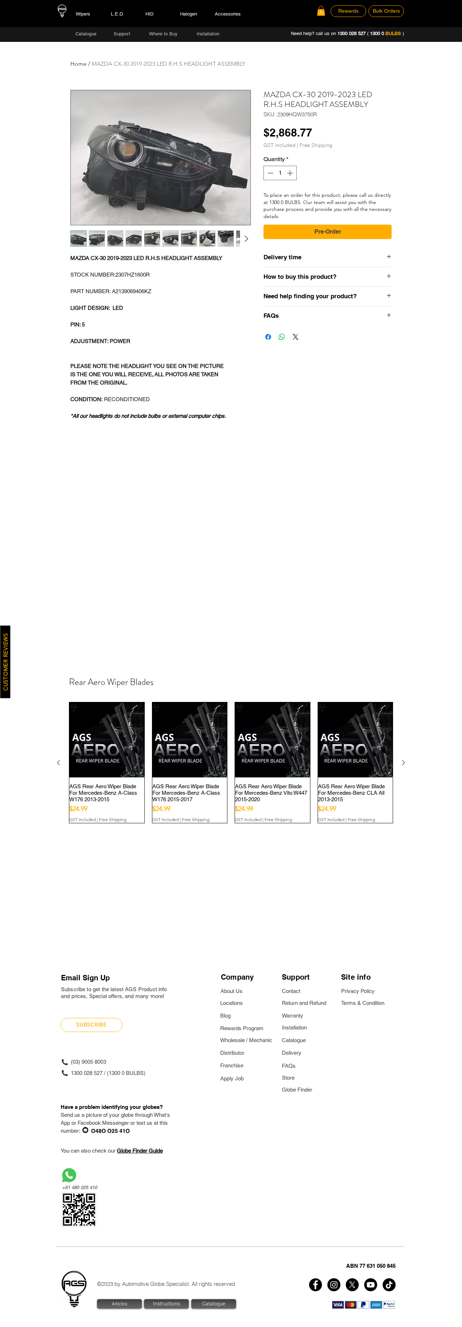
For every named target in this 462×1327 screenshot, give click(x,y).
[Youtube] (370, 1284)
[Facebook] (315, 1284)
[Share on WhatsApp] (282, 337)
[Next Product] (403, 762)
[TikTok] (389, 1284)
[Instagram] (333, 1284)
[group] (231, 762)
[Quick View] (106, 739)
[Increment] (291, 173)
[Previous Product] (58, 762)
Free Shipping (316, 145)
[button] (321, 11)
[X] (352, 1284)
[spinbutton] (280, 173)
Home (78, 63)
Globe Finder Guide (140, 1151)
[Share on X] (295, 337)
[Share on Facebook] (268, 337)
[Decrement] (270, 173)
